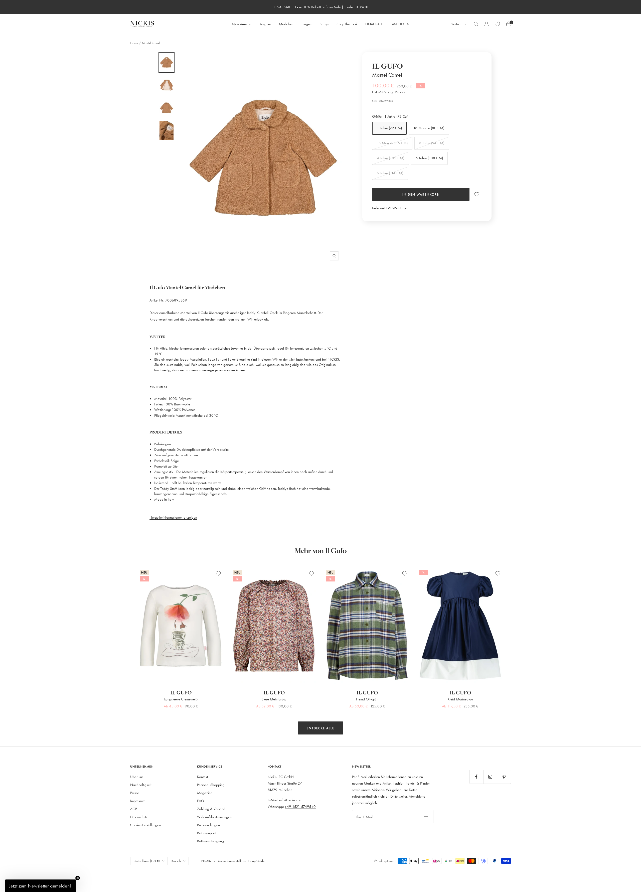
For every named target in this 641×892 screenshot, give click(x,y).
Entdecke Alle (320, 728)
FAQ (200, 800)
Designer (264, 24)
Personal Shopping (211, 784)
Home (134, 43)
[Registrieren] (426, 816)
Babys (324, 24)
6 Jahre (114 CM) (390, 173)
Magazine (204, 792)
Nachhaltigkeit (140, 784)
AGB (133, 808)
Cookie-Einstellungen (145, 824)
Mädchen (286, 24)
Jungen (306, 24)
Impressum (137, 800)
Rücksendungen (208, 824)
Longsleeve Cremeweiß (181, 699)
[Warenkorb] (508, 24)
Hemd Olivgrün (367, 699)
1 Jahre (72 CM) (389, 127)
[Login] (486, 24)
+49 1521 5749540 (300, 806)
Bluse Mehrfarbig (273, 699)
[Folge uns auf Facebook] (476, 777)
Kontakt (202, 776)
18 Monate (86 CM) (392, 142)
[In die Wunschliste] (477, 194)
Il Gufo (387, 66)
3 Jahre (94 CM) (431, 142)
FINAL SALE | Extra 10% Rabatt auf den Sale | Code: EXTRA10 (321, 7)
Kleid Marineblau (460, 699)
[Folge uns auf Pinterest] (504, 777)
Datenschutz (139, 816)
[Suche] (476, 24)
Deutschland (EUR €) (146, 861)
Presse (134, 792)
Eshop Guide (255, 861)
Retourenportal (207, 832)
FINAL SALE (374, 24)
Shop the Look (347, 24)
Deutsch (455, 24)
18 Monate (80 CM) (428, 127)
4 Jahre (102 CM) (390, 158)
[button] (40, 885)
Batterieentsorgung (210, 840)
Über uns (136, 776)
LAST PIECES (400, 24)
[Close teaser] (77, 877)
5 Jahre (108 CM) (429, 158)
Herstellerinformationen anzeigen (173, 517)
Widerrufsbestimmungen (214, 816)
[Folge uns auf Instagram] (490, 777)
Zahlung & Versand (211, 808)
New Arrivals (241, 24)
